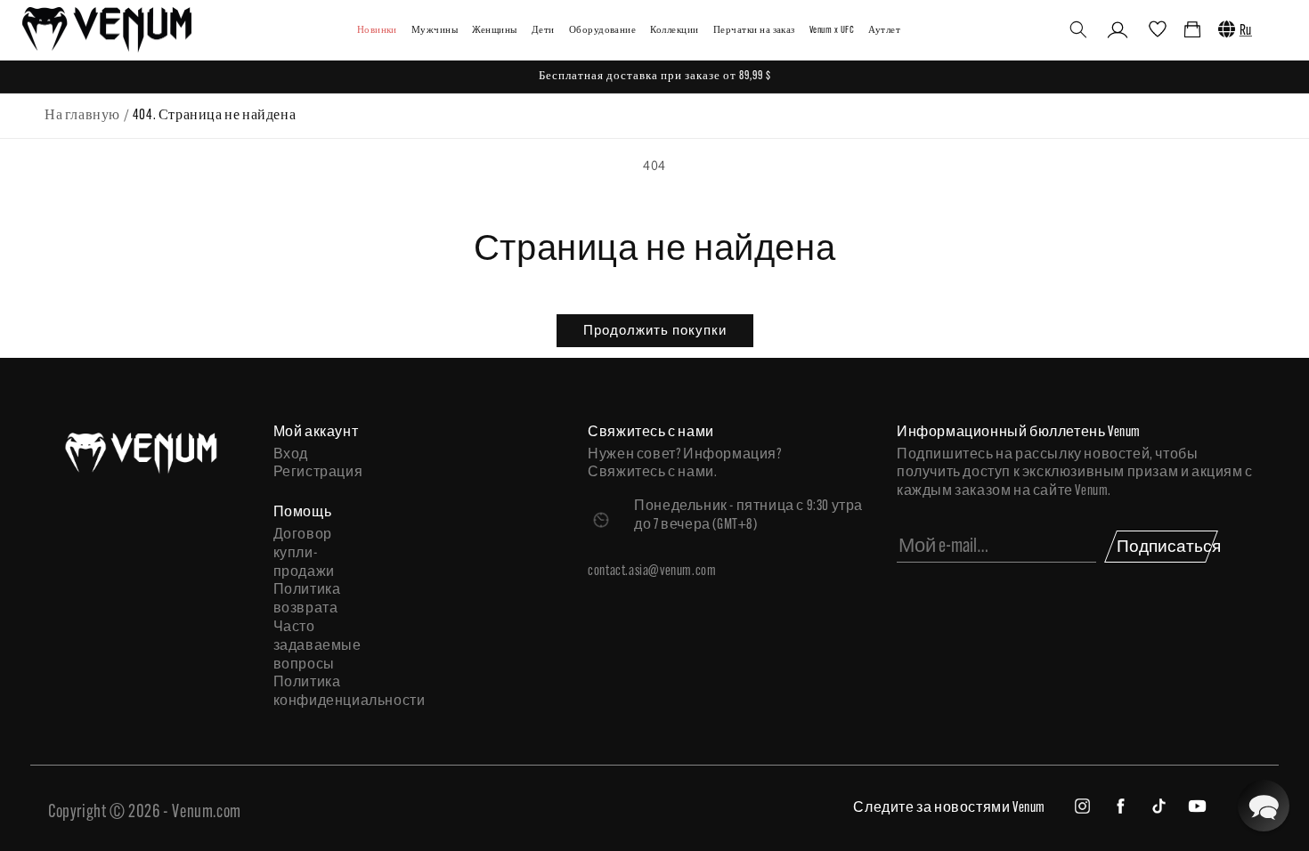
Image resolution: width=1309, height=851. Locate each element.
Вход (290, 455)
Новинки (377, 31)
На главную (82, 116)
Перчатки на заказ (754, 31)
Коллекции (674, 31)
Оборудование (603, 31)
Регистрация (318, 473)
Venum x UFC (831, 31)
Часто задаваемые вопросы (317, 646)
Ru (1246, 31)
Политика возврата (307, 599)
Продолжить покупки (655, 329)
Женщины (494, 31)
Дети (543, 31)
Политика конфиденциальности (325, 692)
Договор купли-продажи (304, 553)
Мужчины (434, 31)
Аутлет (884, 31)
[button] (1078, 29)
